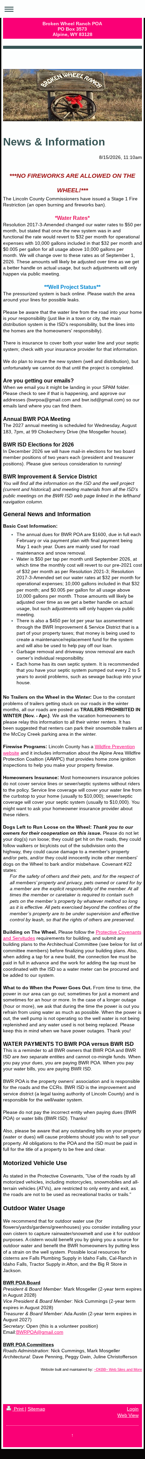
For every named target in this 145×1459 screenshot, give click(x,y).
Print (18, 1409)
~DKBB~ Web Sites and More (118, 1369)
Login (133, 1409)
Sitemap (36, 1409)
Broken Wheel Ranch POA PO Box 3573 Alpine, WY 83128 (72, 29)
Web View (128, 1415)
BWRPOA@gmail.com (39, 1332)
